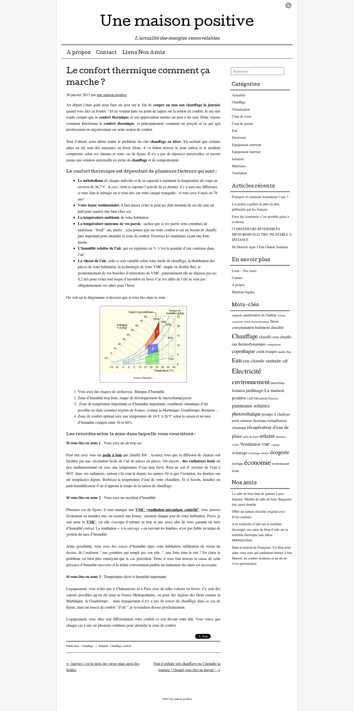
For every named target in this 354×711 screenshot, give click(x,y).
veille (235, 445)
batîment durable (269, 327)
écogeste (279, 452)
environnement (251, 381)
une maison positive (112, 94)
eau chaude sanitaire (262, 361)
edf (285, 361)
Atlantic (281, 315)
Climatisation (241, 109)
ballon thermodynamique (256, 321)
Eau (234, 130)
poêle (235, 420)
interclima (277, 382)
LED (250, 398)
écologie (237, 463)
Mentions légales (243, 292)
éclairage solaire (259, 453)
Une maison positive (177, 22)
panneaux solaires (250, 405)
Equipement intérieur (246, 151)
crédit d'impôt (266, 351)
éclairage (240, 452)
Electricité (239, 137)
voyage (275, 445)
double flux (284, 352)
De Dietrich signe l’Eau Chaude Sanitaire (260, 247)
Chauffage (87, 646)
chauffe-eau (269, 336)
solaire (267, 435)
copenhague (243, 351)
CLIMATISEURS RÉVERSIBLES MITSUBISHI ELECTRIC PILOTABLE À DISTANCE (262, 234)
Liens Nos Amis (143, 53)
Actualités (238, 95)
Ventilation (239, 173)
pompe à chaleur (276, 414)
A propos (78, 53)
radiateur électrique (253, 420)
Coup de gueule (242, 123)
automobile (237, 321)
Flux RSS (288, 5)
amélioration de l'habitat (259, 315)
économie (257, 462)
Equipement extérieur (246, 144)
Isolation (238, 159)
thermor (281, 437)
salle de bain (250, 437)
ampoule (237, 315)
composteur (274, 344)
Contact (106, 53)
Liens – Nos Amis (244, 270)
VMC (266, 444)
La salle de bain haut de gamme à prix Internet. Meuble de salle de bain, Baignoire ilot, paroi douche (262, 499)
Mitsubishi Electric (266, 398)
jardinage (254, 390)
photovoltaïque (246, 413)
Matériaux (239, 166)
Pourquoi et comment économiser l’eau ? (260, 196)
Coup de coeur (242, 116)
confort (127, 646)
